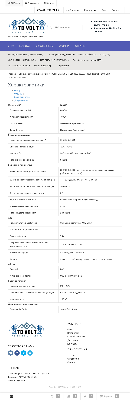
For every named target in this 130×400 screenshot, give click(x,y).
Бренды (63, 65)
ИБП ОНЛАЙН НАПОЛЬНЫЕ (21, 60)
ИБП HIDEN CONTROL (18, 65)
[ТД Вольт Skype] (30, 353)
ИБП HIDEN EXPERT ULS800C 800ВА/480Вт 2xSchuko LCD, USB (81, 74)
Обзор (17, 90)
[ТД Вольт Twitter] (23, 353)
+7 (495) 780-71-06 (48, 10)
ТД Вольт (15, 3)
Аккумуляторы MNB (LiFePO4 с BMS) (25, 54)
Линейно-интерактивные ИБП (87, 60)
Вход (104, 10)
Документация (21, 100)
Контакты (80, 46)
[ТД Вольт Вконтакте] (10, 353)
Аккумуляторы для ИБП (60, 54)
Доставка (64, 46)
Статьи (50, 3)
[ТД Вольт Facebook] (17, 353)
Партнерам (24, 46)
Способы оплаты (44, 46)
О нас (11, 46)
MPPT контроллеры (43, 65)
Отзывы (18, 94)
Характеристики (22, 97)
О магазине (33, 3)
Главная (12, 74)
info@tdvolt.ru (72, 10)
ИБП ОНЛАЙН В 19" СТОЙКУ (53, 60)
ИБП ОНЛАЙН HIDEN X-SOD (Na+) (94, 54)
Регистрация (90, 10)
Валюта (116, 10)
